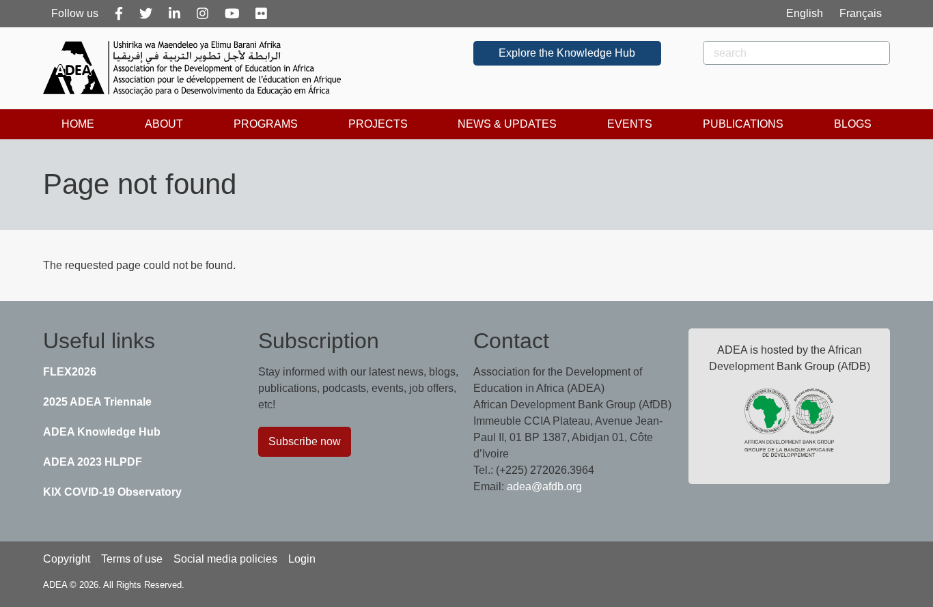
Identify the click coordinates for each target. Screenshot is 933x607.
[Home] (197, 68)
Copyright (66, 559)
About (164, 124)
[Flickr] (261, 13)
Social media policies (225, 559)
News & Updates (507, 124)
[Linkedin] (175, 13)
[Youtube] (232, 13)
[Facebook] (119, 13)
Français (860, 13)
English (804, 13)
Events (629, 124)
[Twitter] (146, 13)
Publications (743, 124)
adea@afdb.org (544, 486)
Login (302, 559)
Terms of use (132, 559)
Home (77, 124)
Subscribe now (304, 441)
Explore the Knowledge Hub (567, 53)
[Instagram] (203, 13)
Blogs (853, 124)
